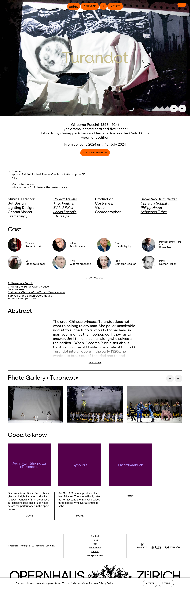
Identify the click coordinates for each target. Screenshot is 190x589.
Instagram (25, 546)
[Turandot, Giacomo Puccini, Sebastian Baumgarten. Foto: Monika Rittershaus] (35, 405)
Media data (95, 547)
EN (181, 5)
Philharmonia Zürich (20, 283)
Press (95, 540)
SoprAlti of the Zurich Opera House (30, 295)
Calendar (90, 6)
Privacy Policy (106, 583)
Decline (166, 583)
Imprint (94, 551)
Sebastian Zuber (154, 212)
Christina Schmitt (155, 203)
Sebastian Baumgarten (159, 199)
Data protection (95, 555)
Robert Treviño (65, 199)
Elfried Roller (63, 208)
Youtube (40, 546)
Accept (150, 583)
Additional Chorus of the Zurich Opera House (36, 292)
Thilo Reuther (64, 203)
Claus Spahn (63, 216)
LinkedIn (50, 546)
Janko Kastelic (65, 212)
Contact (95, 536)
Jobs (94, 544)
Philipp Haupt (151, 208)
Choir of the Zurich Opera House (28, 286)
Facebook (13, 546)
